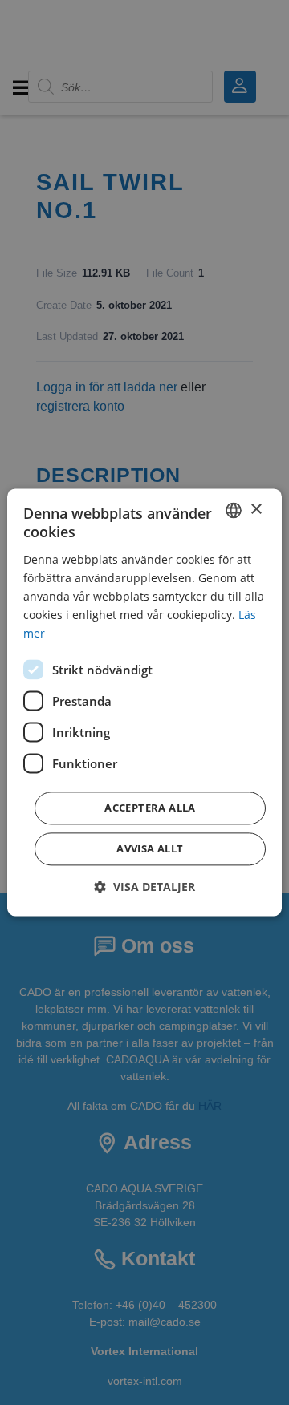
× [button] (256, 510)
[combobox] (234, 510)
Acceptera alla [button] (150, 808)
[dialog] (144, 702)
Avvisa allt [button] (149, 849)
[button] (144, 887)
